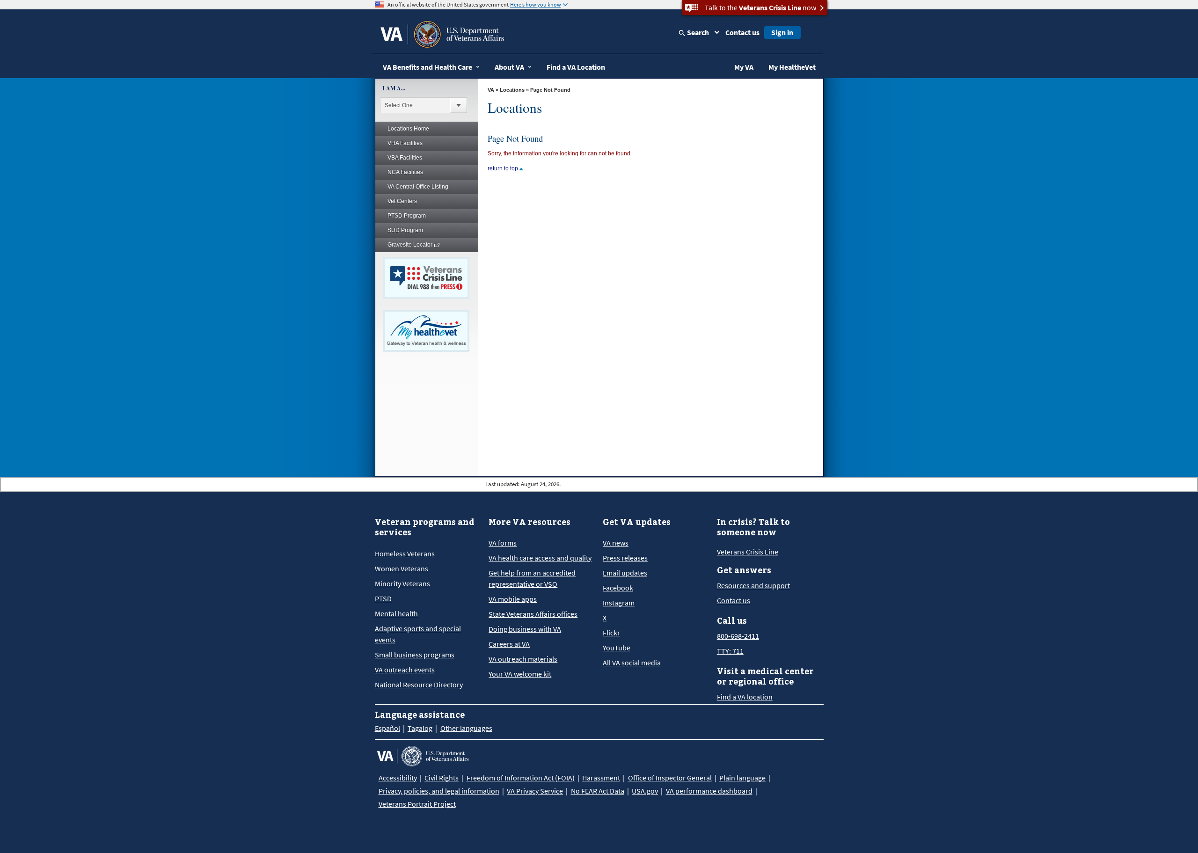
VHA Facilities (405, 143)
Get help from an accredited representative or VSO (532, 578)
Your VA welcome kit (520, 673)
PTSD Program (406, 215)
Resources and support (753, 585)
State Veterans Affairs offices (533, 614)
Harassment (601, 777)
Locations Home (408, 128)
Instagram (619, 602)
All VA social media (632, 662)
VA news (615, 542)
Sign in (782, 32)
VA (491, 90)
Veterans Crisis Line (747, 551)
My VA (743, 67)
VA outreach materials (523, 658)
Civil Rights (441, 777)
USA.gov (645, 790)
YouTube (616, 647)
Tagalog (420, 728)
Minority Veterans (402, 583)
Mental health (396, 613)
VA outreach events (405, 669)
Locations (512, 90)
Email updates (625, 572)
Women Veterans (401, 568)
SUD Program (405, 230)
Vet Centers (402, 201)
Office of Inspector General (670, 777)
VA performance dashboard (709, 790)
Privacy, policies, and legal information (439, 790)
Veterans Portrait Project (417, 804)
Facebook (618, 587)
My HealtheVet (792, 67)
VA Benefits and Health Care (427, 67)
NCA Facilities (405, 172)
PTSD (383, 598)
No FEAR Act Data (597, 790)
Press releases (625, 557)
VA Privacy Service (535, 790)
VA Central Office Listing (417, 186)
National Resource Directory (419, 684)
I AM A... (393, 88)
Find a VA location (745, 696)
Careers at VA (509, 644)
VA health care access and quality (540, 557)
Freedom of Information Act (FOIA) (521, 777)
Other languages (466, 728)
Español (387, 728)
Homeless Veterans (405, 553)
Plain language (742, 777)
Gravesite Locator (410, 244)
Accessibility (398, 777)
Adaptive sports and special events (418, 634)
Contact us (742, 32)
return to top (503, 168)
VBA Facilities (404, 157)
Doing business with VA (525, 629)
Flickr (611, 632)
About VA (509, 67)
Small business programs (414, 654)
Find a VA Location (576, 67)
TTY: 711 (730, 651)
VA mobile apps (513, 599)
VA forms (503, 542)
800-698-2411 (738, 636)
